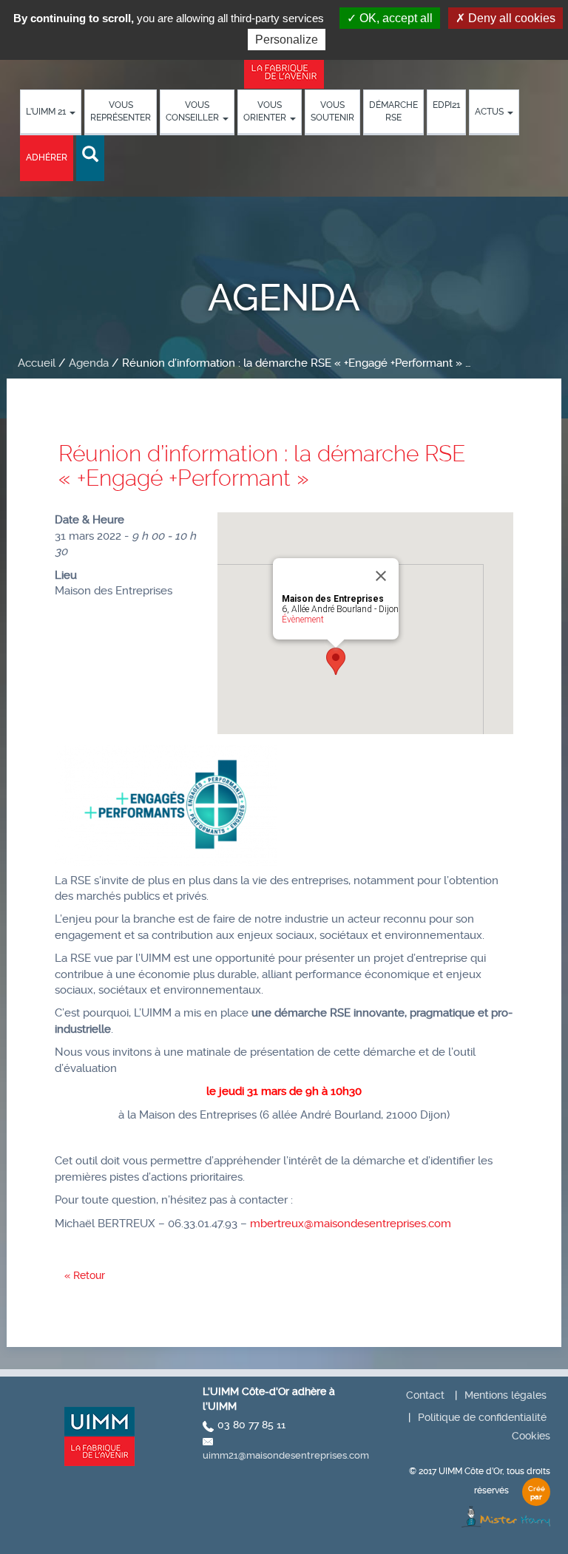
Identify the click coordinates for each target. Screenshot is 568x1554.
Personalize (286, 39)
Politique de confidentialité (482, 1417)
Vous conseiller (193, 111)
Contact (425, 1395)
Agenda (89, 363)
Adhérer (46, 157)
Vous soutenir (332, 111)
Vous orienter (265, 111)
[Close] (381, 576)
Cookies (531, 1436)
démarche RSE (393, 111)
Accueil (36, 363)
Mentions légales (505, 1395)
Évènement (303, 619)
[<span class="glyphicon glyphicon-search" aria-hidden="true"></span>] (90, 155)
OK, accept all (394, 18)
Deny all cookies (510, 18)
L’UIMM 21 (47, 111)
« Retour (84, 1275)
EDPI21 (446, 105)
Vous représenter (120, 111)
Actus (490, 111)
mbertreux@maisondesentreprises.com (350, 1223)
